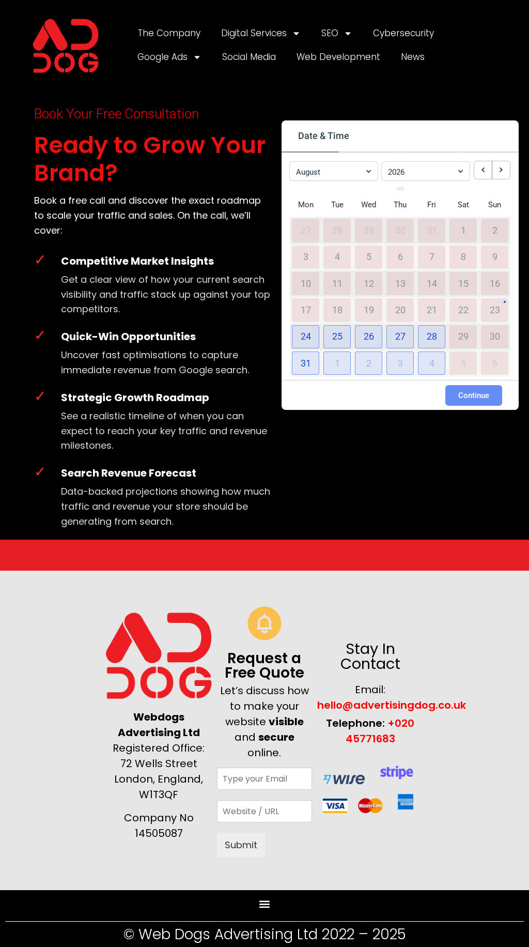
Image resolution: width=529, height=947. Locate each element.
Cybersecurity (403, 33)
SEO (329, 33)
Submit (241, 844)
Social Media (249, 57)
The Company (168, 33)
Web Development (338, 57)
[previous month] (483, 170)
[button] (305, 337)
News (413, 57)
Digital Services (254, 33)
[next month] (501, 170)
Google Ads (162, 57)
